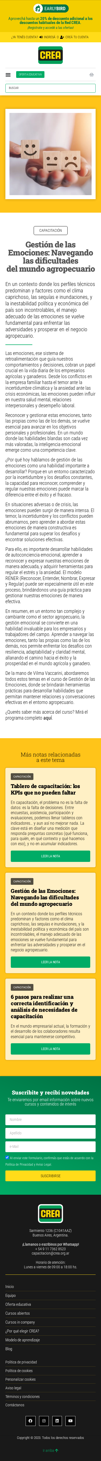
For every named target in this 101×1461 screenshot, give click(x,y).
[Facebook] (30, 1421)
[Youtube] (70, 1421)
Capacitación (22, 776)
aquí (47, 718)
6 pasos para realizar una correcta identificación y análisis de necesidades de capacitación (44, 1006)
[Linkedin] (57, 1421)
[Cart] (91, 73)
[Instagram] (44, 1421)
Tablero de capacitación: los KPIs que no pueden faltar (45, 789)
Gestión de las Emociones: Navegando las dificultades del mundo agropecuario (45, 897)
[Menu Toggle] (8, 74)
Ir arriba (49, 1450)
